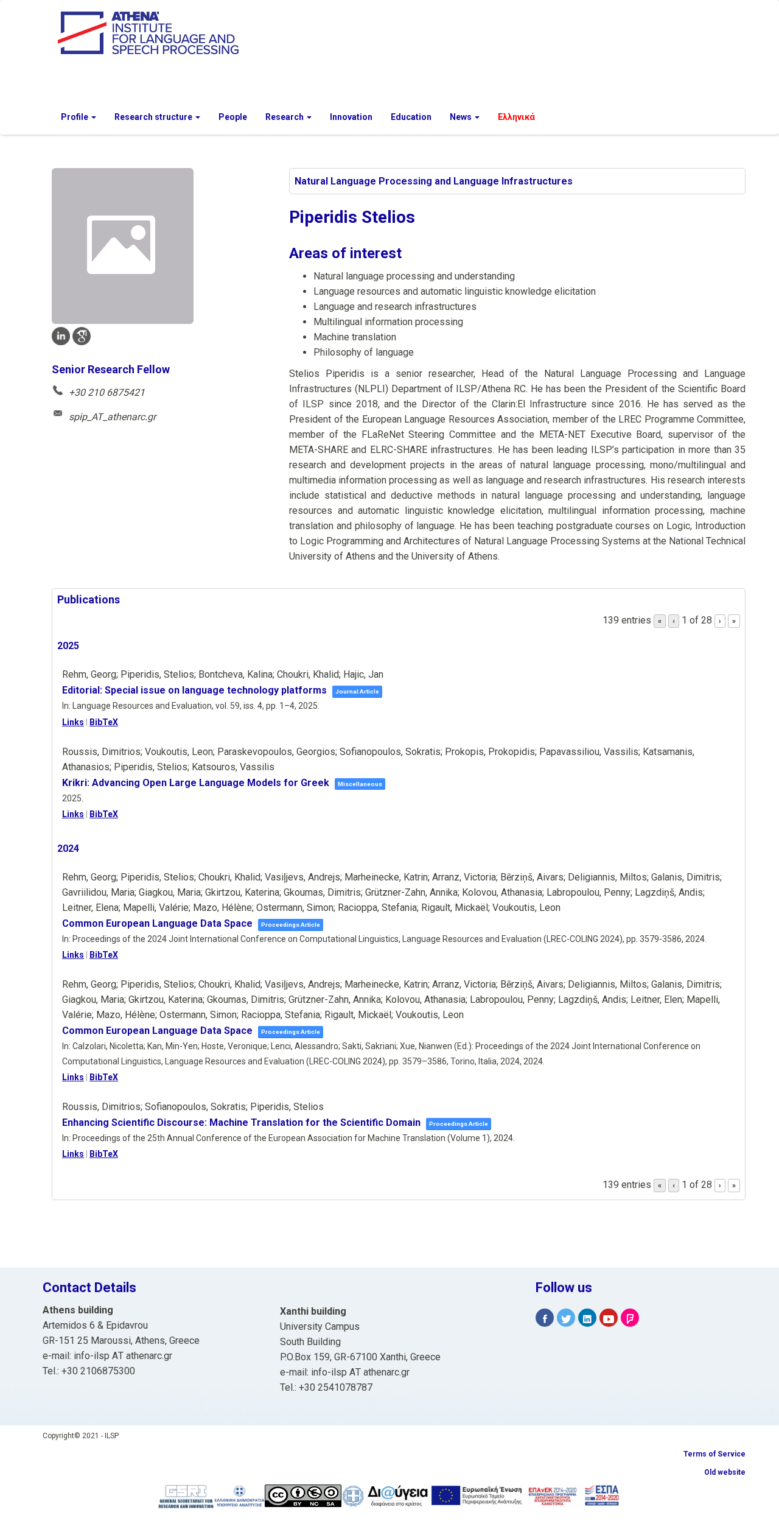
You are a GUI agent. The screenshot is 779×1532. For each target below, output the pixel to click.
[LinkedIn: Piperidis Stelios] (61, 336)
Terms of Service (714, 1454)
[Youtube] (608, 1318)
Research (285, 117)
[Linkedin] (587, 1318)
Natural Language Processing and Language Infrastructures (434, 181)
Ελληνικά (516, 117)
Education (411, 117)
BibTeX (103, 722)
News (461, 117)
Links (73, 722)
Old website (725, 1472)
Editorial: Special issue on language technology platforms (194, 690)
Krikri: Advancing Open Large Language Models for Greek (195, 783)
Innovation (351, 117)
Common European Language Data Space (157, 923)
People (232, 117)
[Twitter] (566, 1318)
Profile (75, 117)
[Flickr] (630, 1318)
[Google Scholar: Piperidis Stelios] (81, 336)
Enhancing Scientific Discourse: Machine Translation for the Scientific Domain (241, 1122)
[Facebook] (545, 1318)
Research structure (154, 117)
